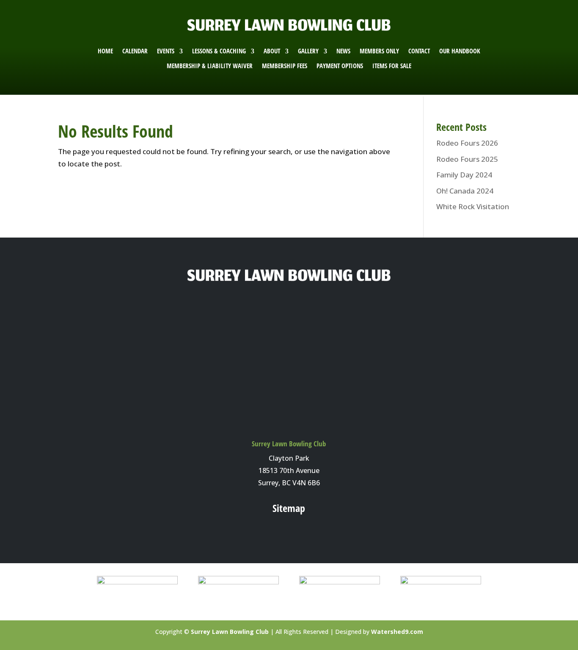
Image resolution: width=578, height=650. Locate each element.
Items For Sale (391, 66)
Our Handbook (459, 51)
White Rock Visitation (472, 206)
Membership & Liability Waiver (210, 66)
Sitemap (288, 508)
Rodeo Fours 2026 (467, 143)
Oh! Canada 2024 (464, 191)
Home (105, 51)
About (272, 51)
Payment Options (340, 66)
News (343, 51)
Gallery (308, 51)
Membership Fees (284, 66)
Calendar (135, 51)
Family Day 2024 (464, 175)
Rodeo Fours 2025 (467, 159)
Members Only (379, 51)
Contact (419, 51)
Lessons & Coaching (219, 51)
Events (165, 51)
